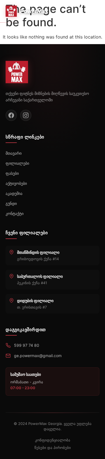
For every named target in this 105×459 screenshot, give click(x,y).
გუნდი (11, 203)
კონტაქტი (15, 213)
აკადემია (14, 193)
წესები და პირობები (52, 447)
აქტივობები (16, 183)
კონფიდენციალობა (52, 440)
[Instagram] (25, 115)
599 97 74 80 (26, 345)
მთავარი (14, 153)
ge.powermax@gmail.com (38, 355)
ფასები (12, 173)
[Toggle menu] (93, 11)
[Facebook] (11, 115)
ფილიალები (17, 163)
